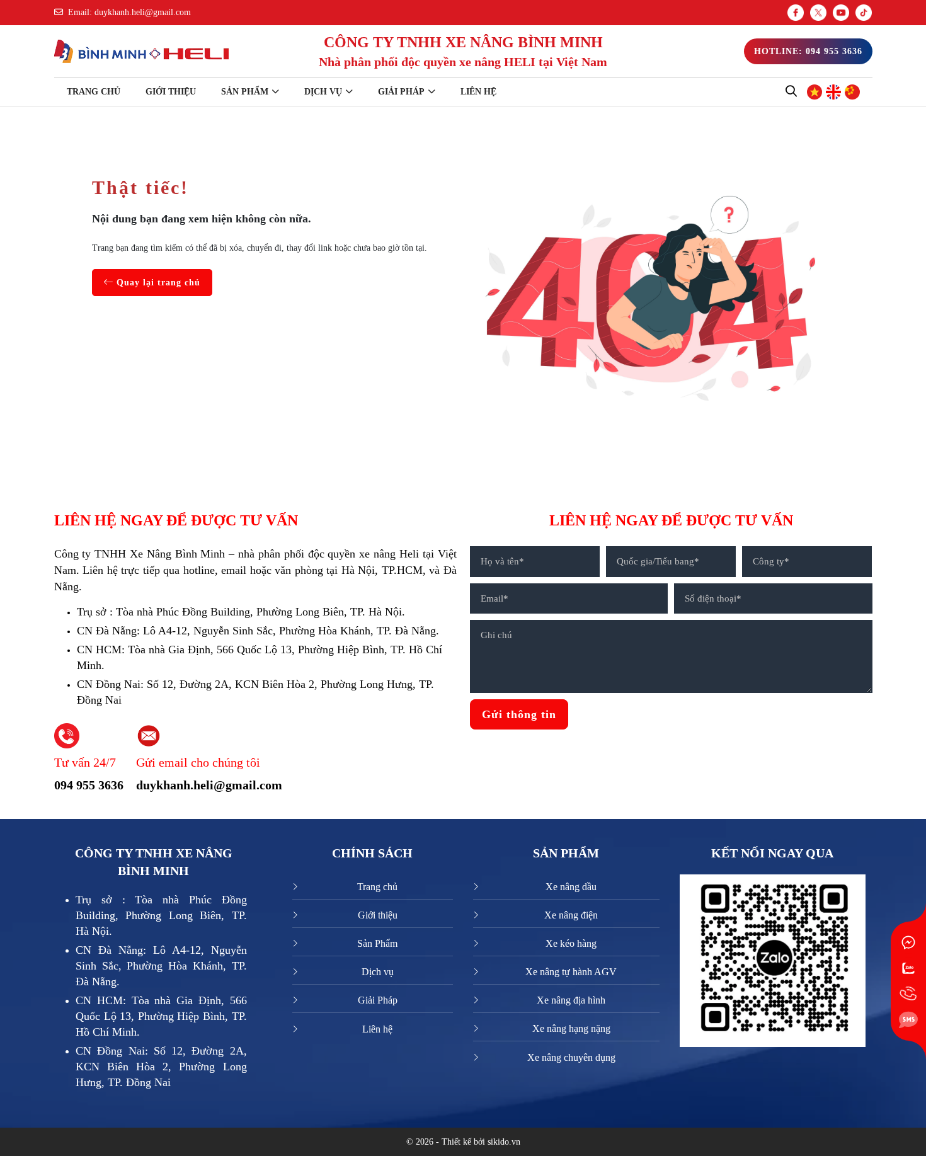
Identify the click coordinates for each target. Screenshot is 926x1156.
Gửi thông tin (519, 714)
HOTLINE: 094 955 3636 (808, 51)
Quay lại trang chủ (156, 282)
